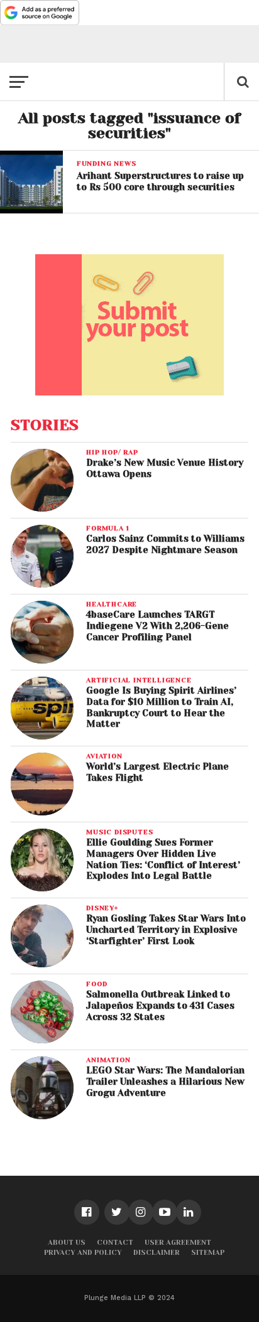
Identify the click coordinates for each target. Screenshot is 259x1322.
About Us (66, 1243)
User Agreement (178, 1243)
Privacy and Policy (83, 1253)
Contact (115, 1243)
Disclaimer (156, 1253)
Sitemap (207, 1253)
